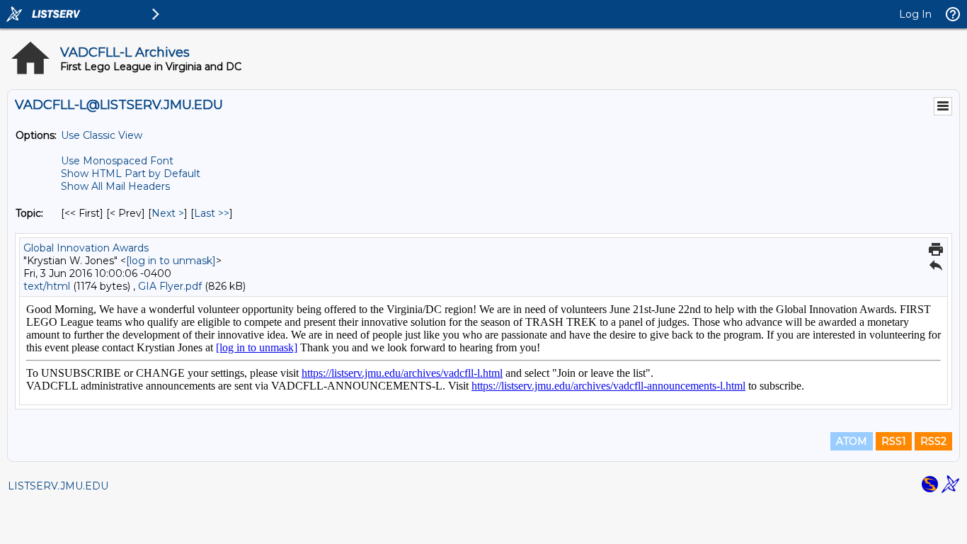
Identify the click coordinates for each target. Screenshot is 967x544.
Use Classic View (101, 135)
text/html (46, 286)
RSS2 (933, 441)
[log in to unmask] (171, 260)
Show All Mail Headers (115, 186)
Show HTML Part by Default (130, 173)
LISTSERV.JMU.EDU (58, 486)
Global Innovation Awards (86, 248)
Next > (167, 213)
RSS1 (893, 441)
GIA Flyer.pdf (170, 286)
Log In (915, 14)
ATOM (851, 441)
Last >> (211, 213)
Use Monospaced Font (117, 160)
